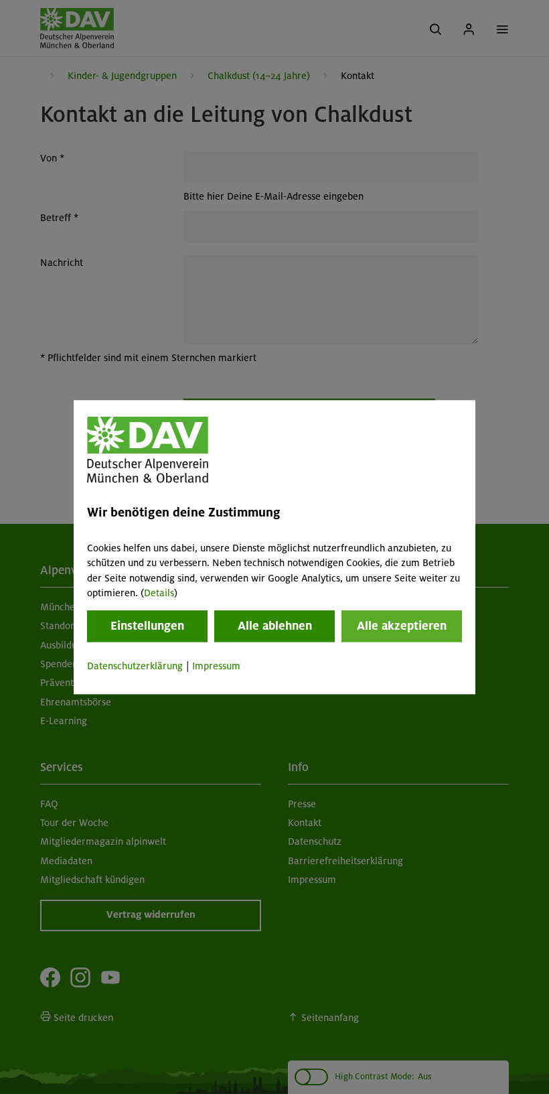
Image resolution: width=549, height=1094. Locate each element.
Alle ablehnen (275, 626)
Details (159, 593)
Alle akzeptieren (402, 626)
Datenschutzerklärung (135, 667)
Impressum (216, 667)
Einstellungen (147, 626)
